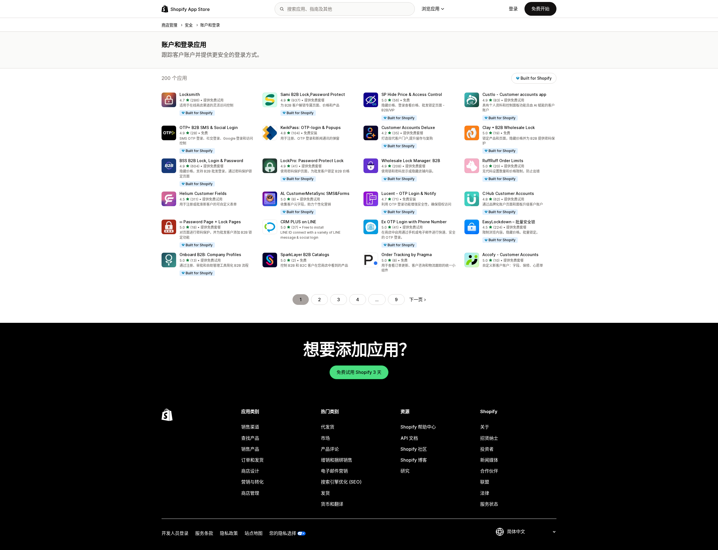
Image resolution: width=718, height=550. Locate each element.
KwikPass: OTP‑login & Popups (310, 127)
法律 (484, 493)
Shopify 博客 (414, 460)
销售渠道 (250, 427)
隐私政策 (229, 533)
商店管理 (250, 493)
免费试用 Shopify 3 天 (359, 372)
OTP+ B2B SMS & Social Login (209, 127)
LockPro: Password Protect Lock (312, 160)
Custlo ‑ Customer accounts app (514, 94)
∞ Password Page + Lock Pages (210, 221)
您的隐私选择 (282, 533)
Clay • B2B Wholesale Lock (508, 127)
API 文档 (409, 438)
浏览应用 (430, 8)
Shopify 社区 (414, 449)
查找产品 (250, 438)
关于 (484, 427)
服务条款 (204, 533)
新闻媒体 (489, 460)
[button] (208, 104)
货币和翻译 (332, 504)
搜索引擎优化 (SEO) (341, 482)
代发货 (327, 427)
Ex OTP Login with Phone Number (414, 221)
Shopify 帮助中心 (418, 427)
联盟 (484, 482)
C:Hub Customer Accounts (508, 193)
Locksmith (190, 94)
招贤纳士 (489, 438)
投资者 (487, 449)
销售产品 (250, 449)
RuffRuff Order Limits (502, 160)
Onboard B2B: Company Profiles (210, 254)
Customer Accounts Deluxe (408, 127)
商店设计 (250, 471)
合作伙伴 (489, 471)
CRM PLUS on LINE (298, 221)
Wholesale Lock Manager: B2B (410, 160)
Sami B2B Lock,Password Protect (312, 94)
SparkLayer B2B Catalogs (304, 254)
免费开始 (540, 8)
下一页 (416, 299)
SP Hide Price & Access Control (411, 94)
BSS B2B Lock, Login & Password (211, 160)
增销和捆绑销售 (336, 460)
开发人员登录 (175, 533)
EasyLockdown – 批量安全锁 (508, 221)
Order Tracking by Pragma (406, 254)
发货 (325, 493)
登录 (513, 8)
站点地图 (254, 533)
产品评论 (330, 449)
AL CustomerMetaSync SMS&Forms (314, 193)
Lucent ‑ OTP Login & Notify (408, 193)
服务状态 (489, 504)
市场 (325, 438)
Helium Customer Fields (203, 193)
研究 (405, 471)
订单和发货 (252, 460)
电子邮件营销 (334, 471)
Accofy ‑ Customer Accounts (510, 254)
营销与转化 (252, 482)
